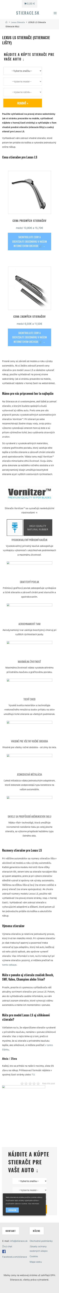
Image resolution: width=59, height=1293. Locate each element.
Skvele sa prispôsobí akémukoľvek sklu (29, 816)
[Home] (6, 22)
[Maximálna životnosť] (29, 650)
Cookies (34, 1256)
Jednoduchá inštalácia (29, 774)
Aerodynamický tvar (29, 624)
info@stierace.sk (18, 1241)
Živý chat (7, 1246)
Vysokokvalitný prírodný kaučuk (30, 540)
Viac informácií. (34, 1204)
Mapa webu (36, 1261)
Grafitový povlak (29, 582)
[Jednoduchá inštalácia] (29, 763)
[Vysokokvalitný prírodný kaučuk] (29, 528)
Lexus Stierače (18, 22)
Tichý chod (29, 699)
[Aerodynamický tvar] (29, 612)
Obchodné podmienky (41, 1241)
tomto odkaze (9, 964)
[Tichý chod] (29, 688)
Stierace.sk (28, 13)
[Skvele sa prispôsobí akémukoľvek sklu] (29, 805)
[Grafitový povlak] (29, 570)
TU (33, 1074)
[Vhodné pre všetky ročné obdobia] (29, 730)
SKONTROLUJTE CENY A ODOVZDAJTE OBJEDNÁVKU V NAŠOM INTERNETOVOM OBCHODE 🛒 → (29, 241)
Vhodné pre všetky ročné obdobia (29, 741)
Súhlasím (12, 1210)
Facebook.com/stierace (14, 1256)
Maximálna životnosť (29, 661)
